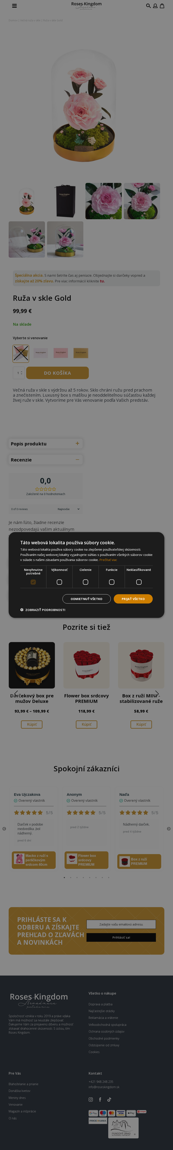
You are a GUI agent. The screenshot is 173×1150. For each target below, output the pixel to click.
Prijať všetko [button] (133, 599)
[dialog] (86, 575)
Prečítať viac (108, 560)
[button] (42, 610)
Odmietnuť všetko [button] (86, 599)
